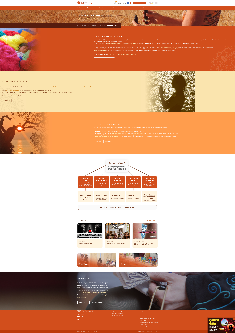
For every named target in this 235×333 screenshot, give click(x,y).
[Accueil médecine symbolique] (85, 311)
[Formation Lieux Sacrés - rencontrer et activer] (134, 182)
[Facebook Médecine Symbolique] (128, 3)
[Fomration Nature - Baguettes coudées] (117, 182)
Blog (156, 7)
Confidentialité (149, 331)
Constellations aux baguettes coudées (149, 322)
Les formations (101, 7)
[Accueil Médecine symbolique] (84, 3)
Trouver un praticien (140, 2)
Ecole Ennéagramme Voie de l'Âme (148, 316)
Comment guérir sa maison (116, 243)
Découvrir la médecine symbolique (104, 59)
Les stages (98, 141)
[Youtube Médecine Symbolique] (130, 3)
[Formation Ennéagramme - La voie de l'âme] (101, 182)
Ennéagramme (108, 141)
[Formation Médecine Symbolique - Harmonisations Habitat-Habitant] (85, 182)
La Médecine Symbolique (83, 7)
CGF (157, 331)
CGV (154, 331)
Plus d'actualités (151, 220)
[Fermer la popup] (234, 319)
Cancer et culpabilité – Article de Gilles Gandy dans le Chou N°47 (145, 244)
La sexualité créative (86, 243)
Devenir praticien (83, 302)
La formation (6, 100)
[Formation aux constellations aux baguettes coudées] (150, 182)
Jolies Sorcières (143, 324)
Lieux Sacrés (143, 320)
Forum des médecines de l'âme (147, 314)
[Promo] (221, 325)
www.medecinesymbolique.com (92, 331)
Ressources (132, 7)
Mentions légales (141, 331)
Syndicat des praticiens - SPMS (147, 311)
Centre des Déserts (144, 326)
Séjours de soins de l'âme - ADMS (147, 318)
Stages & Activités (117, 7)
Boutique (145, 7)
